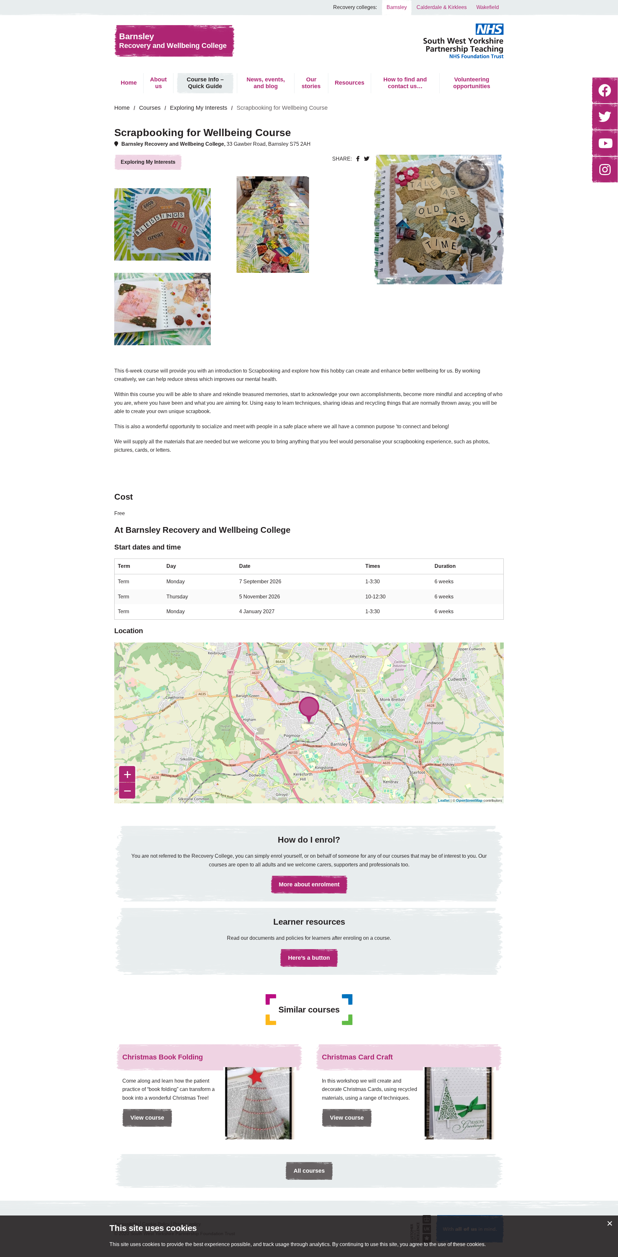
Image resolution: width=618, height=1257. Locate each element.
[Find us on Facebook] (605, 90)
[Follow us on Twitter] (605, 117)
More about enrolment (309, 884)
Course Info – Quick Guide (205, 83)
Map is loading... (308, 723)
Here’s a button (309, 958)
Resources (349, 82)
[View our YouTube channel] (605, 143)
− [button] (127, 790)
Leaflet (444, 800)
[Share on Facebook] (358, 159)
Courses (150, 108)
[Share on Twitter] (366, 159)
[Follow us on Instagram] (605, 169)
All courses (309, 1171)
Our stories (311, 83)
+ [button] (127, 774)
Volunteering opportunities (471, 83)
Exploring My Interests (198, 108)
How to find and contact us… (405, 83)
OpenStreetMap (469, 800)
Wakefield (487, 7)
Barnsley (397, 7)
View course (143, 1120)
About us (158, 83)
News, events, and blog (266, 83)
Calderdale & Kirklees (442, 7)
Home (129, 82)
